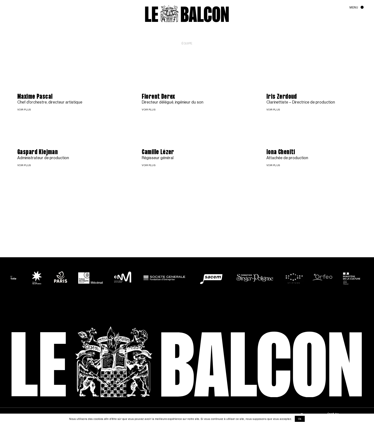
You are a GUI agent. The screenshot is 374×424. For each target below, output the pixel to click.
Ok (299, 419)
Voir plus (6, 75)
